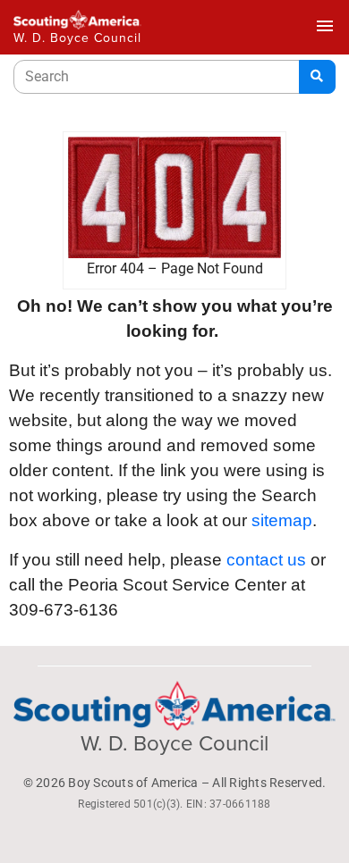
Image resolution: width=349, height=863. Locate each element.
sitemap (281, 520)
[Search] (317, 77)
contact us (266, 559)
